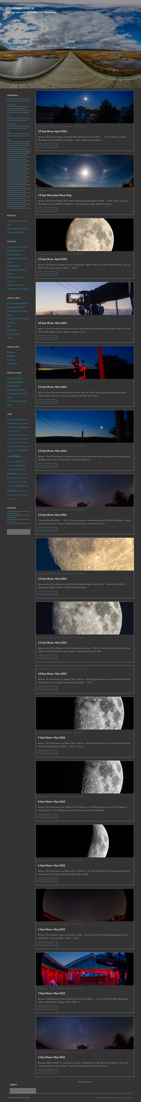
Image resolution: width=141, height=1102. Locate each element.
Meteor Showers (14, 266)
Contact (129, 1097)
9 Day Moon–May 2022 (51, 737)
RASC (9, 326)
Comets (10, 262)
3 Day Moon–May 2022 (51, 993)
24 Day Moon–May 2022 (52, 450)
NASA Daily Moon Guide (17, 258)
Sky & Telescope (13, 334)
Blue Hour (15, 423)
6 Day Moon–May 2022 (51, 865)
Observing (20, 465)
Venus (13, 499)
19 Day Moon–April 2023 (52, 131)
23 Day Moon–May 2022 (52, 514)
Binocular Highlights (15, 382)
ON (25, 465)
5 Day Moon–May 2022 (51, 929)
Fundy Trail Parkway (15, 446)
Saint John (11, 478)
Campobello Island (12, 427)
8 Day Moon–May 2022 (51, 801)
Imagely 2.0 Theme (12, 450)
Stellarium (11, 352)
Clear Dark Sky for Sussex (17, 247)
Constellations (13, 435)
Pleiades (19, 473)
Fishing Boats (11, 439)
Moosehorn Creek (12, 461)
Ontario (10, 469)
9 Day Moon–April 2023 (16, 109)
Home (67, 48)
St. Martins (20, 486)
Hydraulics (26, 446)
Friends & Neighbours (22, 439)
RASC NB (10, 322)
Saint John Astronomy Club (18, 303)
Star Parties (10, 495)
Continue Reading (46, 145)
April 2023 (11, 517)
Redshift (10, 360)
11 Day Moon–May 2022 (52, 642)
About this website (103, 1097)
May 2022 (11, 521)
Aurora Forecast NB (15, 285)
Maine (22, 456)
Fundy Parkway (23, 442)
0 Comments (80, 126)
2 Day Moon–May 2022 (51, 1057)
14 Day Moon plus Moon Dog (54, 195)
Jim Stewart (44, 126)
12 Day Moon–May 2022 (52, 578)
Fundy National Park (13, 442)
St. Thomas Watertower (22, 491)
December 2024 (13, 513)
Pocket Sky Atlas (14, 386)
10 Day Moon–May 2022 (52, 673)
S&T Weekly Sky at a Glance (18, 289)
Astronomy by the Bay (16, 307)
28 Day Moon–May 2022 (52, 322)
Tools (20, 495)
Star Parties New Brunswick (18, 319)
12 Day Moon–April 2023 (52, 259)
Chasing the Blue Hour (16, 232)
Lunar (15, 456)
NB (19, 461)
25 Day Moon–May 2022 (52, 386)
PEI (24, 469)
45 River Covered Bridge (14, 419)
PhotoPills (11, 356)
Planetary (12, 473)
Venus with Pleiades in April (18, 143)
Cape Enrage (23, 427)
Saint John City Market (16, 481)
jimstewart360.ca (31, 10)
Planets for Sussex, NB (16, 251)
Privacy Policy (118, 1097)
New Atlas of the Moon (16, 390)
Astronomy (68, 126)
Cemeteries (10, 431)
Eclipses (21, 435)
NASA (9, 338)
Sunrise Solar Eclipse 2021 (17, 229)
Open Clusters (18, 469)
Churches (16, 431)
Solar (13, 486)
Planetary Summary (15, 254)
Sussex (16, 495)
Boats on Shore (22, 423)
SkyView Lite (12, 364)
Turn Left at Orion (14, 378)
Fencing (26, 435)
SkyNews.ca (12, 330)
